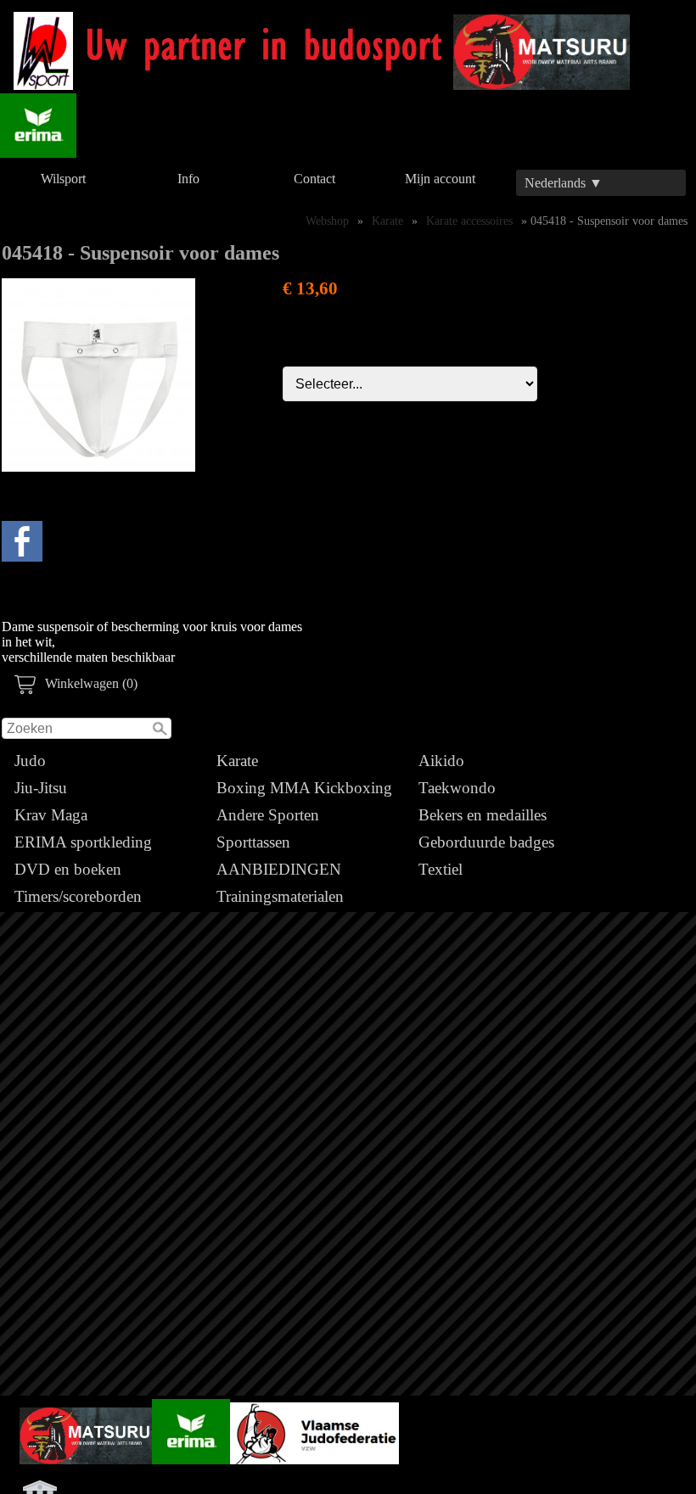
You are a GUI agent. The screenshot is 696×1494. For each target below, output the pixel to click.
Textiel (440, 869)
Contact (314, 178)
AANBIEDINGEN (278, 869)
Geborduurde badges (486, 842)
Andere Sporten (267, 815)
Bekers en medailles (482, 815)
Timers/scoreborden (78, 896)
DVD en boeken (67, 869)
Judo (30, 760)
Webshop (327, 220)
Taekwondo (457, 788)
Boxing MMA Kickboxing (304, 788)
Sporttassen (253, 842)
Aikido (441, 760)
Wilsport (63, 178)
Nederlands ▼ (564, 183)
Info (188, 178)
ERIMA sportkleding (83, 842)
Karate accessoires (469, 220)
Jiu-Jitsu (40, 788)
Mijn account (440, 178)
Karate (237, 760)
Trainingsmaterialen (280, 896)
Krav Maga (50, 815)
